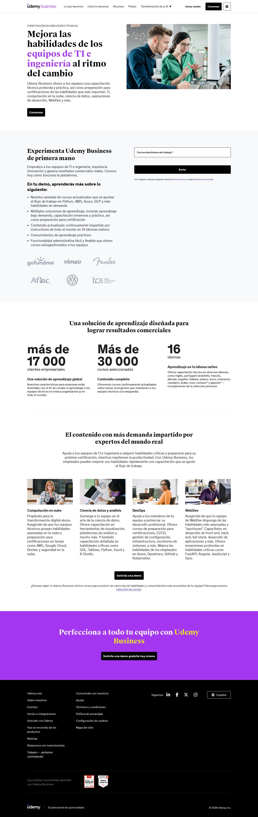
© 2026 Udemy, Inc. (220, 807)
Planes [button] (132, 6)
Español (221, 695)
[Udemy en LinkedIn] (168, 695)
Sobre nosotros (37, 700)
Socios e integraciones (41, 714)
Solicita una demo (129, 575)
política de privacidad (203, 179)
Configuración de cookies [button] (92, 720)
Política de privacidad (89, 714)
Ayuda (80, 700)
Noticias (32, 738)
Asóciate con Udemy (40, 720)
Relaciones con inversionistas (46, 745)
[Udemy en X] (186, 695)
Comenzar (214, 6)
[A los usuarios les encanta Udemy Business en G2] (102, 787)
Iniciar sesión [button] (193, 6)
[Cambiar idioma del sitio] (227, 6)
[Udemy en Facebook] (177, 695)
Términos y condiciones (91, 707)
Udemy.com (34, 693)
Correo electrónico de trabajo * (155, 152)
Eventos (32, 707)
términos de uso (179, 179)
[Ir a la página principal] (55, 808)
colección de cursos (128, 589)
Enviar (182, 169)
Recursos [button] (118, 6)
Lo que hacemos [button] (73, 6)
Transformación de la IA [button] (155, 6)
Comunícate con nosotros (92, 693)
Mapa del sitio (84, 727)
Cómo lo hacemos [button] (98, 6)
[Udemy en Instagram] (195, 695)
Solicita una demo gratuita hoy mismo (129, 656)
